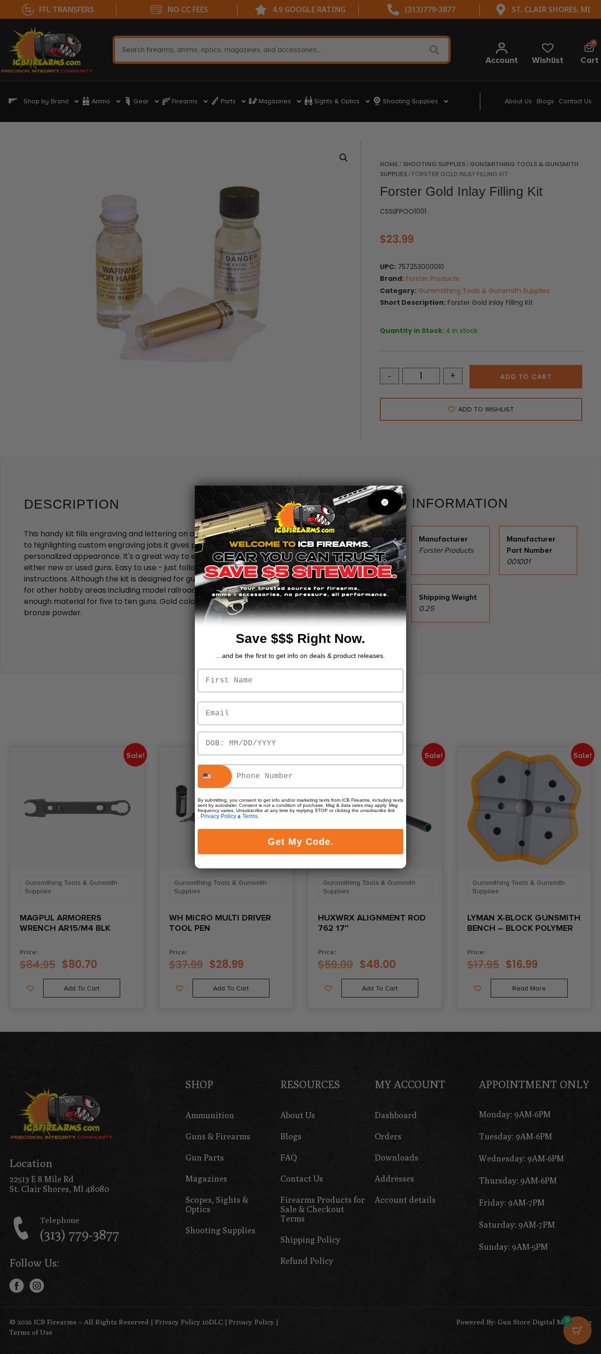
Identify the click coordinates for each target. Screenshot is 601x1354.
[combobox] (215, 776)
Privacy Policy (218, 816)
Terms (250, 816)
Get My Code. (301, 841)
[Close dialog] (384, 502)
